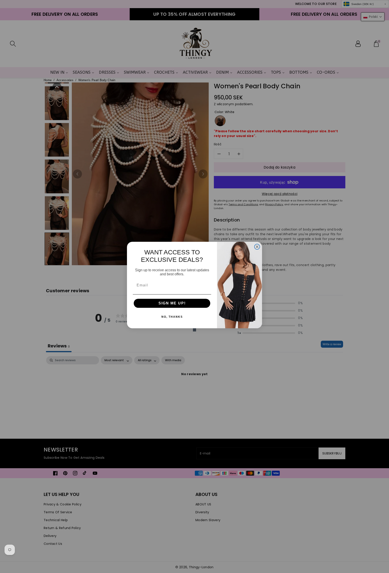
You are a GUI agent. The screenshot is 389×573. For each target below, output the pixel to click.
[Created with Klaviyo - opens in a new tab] (194, 329)
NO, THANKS (172, 316)
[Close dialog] (257, 246)
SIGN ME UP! (172, 303)
